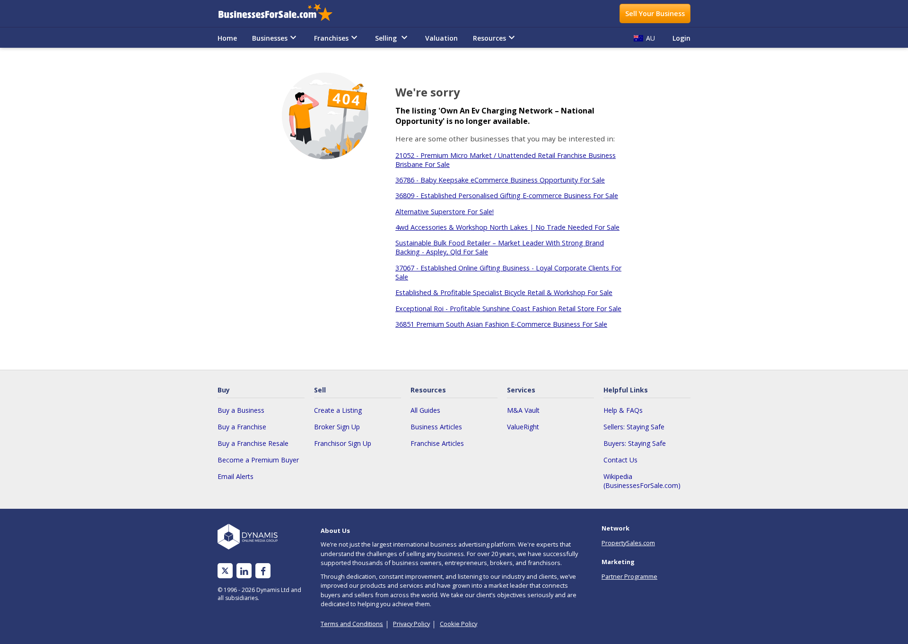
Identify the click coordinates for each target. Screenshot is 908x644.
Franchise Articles (437, 443)
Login (681, 38)
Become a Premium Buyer (258, 459)
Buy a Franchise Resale (253, 443)
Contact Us (620, 459)
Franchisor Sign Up (342, 443)
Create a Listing (338, 410)
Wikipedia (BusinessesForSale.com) (642, 481)
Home (227, 38)
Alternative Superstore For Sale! (444, 211)
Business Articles (436, 426)
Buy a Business (241, 410)
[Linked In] (244, 571)
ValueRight (523, 426)
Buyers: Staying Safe (634, 443)
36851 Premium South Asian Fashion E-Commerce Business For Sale (501, 324)
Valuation (441, 38)
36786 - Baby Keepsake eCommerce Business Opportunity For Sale (500, 179)
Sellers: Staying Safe (633, 426)
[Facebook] (263, 571)
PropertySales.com (628, 543)
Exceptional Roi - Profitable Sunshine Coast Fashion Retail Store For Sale (508, 308)
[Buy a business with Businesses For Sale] (282, 13)
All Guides (425, 410)
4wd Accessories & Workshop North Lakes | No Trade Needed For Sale (507, 227)
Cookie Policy (458, 623)
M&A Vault (523, 410)
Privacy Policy (411, 623)
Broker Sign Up (337, 426)
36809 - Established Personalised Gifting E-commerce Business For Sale (506, 195)
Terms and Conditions (352, 623)
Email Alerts (235, 476)
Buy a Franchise (242, 426)
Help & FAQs (623, 410)
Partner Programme (629, 576)
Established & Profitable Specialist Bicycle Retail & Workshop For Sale (503, 292)
